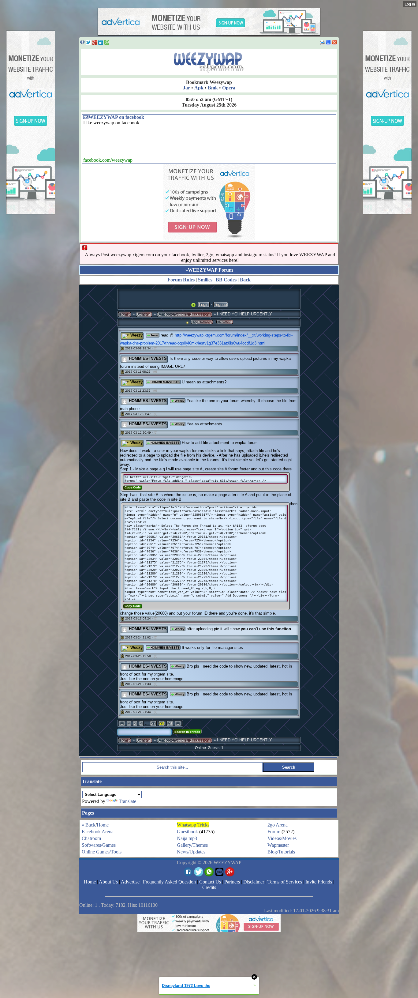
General (144, 314)
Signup (221, 304)
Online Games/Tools (101, 851)
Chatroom (91, 838)
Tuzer (154, 335)
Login (203, 304)
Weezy (136, 335)
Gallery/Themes (192, 845)
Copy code (133, 487)
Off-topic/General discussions (184, 314)
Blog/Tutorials (281, 851)
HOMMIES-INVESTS (148, 358)
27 (153, 723)
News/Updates (191, 851)
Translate (127, 801)
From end (225, 322)
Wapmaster (278, 845)
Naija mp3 (187, 838)
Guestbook (187, 831)
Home (124, 314)
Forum (273, 831)
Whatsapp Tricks (193, 824)
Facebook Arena (98, 831)
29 (170, 723)
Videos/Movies (282, 838)
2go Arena (277, 824)
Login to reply (202, 322)
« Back (88, 824)
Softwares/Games (99, 845)
